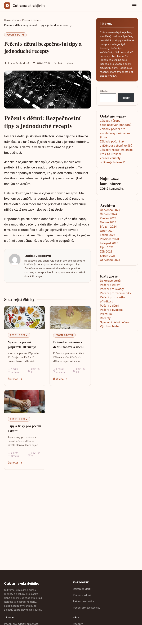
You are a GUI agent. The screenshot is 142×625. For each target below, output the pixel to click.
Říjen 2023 (106, 247)
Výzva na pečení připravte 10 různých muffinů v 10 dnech (23, 347)
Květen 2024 (108, 218)
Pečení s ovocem (111, 309)
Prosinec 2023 (109, 239)
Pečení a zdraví (110, 285)
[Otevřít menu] (134, 5)
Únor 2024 (107, 230)
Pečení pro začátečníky (115, 293)
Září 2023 (106, 251)
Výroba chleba (109, 326)
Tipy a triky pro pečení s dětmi (24, 428)
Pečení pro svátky (112, 289)
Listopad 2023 (109, 243)
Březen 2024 (108, 226)
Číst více (13, 378)
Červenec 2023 (110, 260)
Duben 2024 (108, 222)
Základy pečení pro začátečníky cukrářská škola (115, 133)
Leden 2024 (108, 235)
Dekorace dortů (110, 280)
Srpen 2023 (107, 255)
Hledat (104, 91)
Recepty (105, 318)
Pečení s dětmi (15, 34)
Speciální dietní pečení (114, 322)
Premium (106, 314)
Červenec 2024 (110, 210)
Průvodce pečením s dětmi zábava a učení (68, 344)
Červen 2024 (108, 214)
